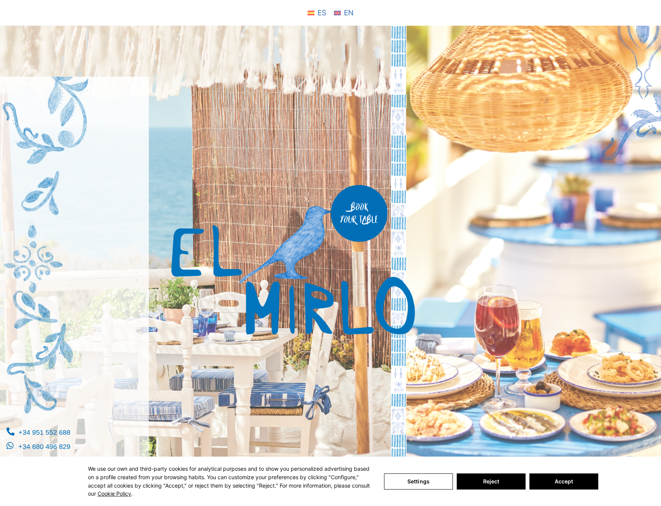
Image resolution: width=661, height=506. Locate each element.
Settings (418, 481)
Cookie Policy (114, 493)
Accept (564, 481)
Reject (491, 481)
